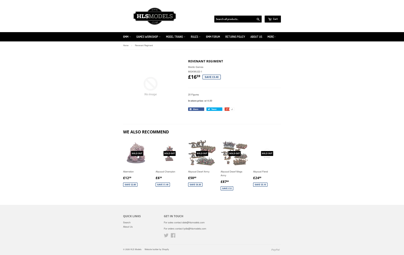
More (270, 36)
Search (127, 222)
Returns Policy (235, 36)
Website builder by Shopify (157, 249)
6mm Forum (213, 36)
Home (125, 45)
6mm (126, 36)
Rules (195, 36)
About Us (256, 36)
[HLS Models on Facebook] (173, 236)
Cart (275, 18)
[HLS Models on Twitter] (166, 236)
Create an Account (272, 11)
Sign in (254, 11)
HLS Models (136, 249)
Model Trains (175, 36)
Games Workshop (147, 36)
